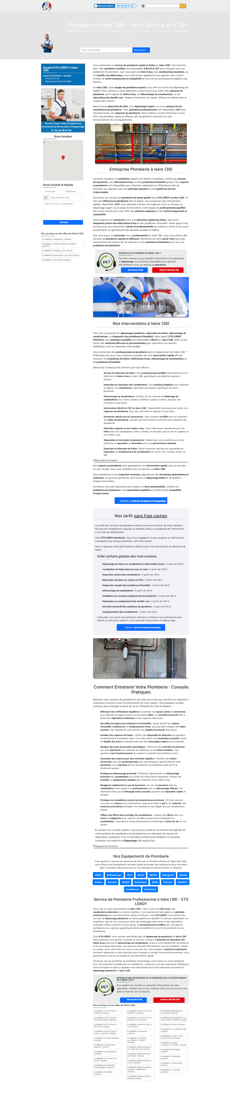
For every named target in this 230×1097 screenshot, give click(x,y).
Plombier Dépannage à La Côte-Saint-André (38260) (174, 1019)
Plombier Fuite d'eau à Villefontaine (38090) (105, 1019)
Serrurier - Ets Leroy (122, 1092)
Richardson (141, 882)
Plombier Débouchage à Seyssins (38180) (139, 1055)
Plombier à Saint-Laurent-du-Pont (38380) (174, 1044)
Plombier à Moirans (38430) (171, 1057)
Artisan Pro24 (141, 1092)
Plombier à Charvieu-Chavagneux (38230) (105, 1066)
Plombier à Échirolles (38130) (57, 251)
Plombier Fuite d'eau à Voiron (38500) (105, 1012)
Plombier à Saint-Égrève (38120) (106, 1039)
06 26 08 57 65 (125, 6)
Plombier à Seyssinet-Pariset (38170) (105, 1046)
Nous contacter (169, 270)
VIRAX (98, 875)
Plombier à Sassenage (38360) (105, 1053)
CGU (116, 1089)
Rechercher (140, 50)
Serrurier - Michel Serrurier (164, 1092)
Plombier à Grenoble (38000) (56, 239)
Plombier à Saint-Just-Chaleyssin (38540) (172, 1037)
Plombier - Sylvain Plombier (96, 1092)
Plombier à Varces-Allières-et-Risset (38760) (137, 1040)
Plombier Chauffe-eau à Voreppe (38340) (139, 1012)
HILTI (129, 875)
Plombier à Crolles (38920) (137, 1032)
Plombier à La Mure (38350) (170, 1071)
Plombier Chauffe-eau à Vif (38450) (139, 1026)
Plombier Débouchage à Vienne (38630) (139, 1077)
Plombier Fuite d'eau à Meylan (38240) (105, 1026)
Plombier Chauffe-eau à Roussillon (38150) (139, 1019)
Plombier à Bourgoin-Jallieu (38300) (61, 255)
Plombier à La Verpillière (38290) (173, 1030)
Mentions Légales (103, 1089)
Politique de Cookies (131, 1089)
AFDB (155, 882)
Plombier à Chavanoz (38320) (171, 1064)
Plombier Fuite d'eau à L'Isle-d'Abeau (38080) (105, 1032)
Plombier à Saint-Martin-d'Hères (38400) (59, 245)
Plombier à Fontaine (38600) (56, 260)
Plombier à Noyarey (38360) (171, 1051)
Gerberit (112, 882)
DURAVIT (182, 882)
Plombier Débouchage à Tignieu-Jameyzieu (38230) (139, 1069)
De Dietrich (150, 889)
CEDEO (125, 882)
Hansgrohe (168, 875)
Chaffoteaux (132, 889)
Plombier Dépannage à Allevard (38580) (172, 1012)
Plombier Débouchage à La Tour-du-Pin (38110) (139, 1048)
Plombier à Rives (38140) (173, 1025)
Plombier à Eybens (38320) (103, 1073)
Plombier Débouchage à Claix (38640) (139, 1062)
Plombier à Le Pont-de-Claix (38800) (105, 1059)
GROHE (153, 875)
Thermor (167, 882)
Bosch (140, 875)
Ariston (98, 882)
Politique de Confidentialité (157, 1089)
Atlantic (183, 875)
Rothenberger (114, 875)
